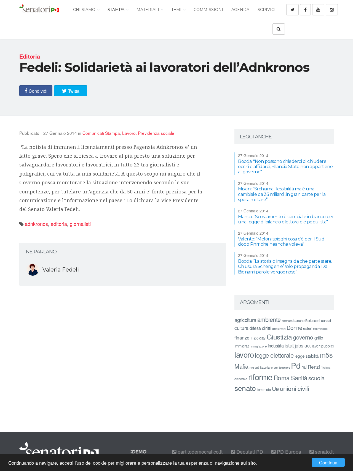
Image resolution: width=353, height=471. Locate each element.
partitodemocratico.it (199, 451)
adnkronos (36, 223)
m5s (326, 355)
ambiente (269, 319)
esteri (307, 328)
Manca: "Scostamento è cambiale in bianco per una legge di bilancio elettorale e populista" (286, 219)
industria (276, 345)
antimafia (287, 320)
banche (298, 320)
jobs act (303, 345)
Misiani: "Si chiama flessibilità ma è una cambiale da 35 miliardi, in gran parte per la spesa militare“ (282, 194)
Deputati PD (249, 451)
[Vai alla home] (39, 9)
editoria (59, 223)
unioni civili (294, 388)
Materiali (148, 9)
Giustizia (279, 336)
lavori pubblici (323, 346)
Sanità (299, 377)
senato (245, 387)
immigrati (241, 346)
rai (304, 366)
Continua (328, 462)
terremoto (264, 389)
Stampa (116, 9)
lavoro (244, 354)
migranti (254, 367)
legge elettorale (274, 355)
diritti (266, 328)
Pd (295, 365)
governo (303, 337)
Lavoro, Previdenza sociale (148, 133)
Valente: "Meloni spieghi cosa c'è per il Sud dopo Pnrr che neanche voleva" (281, 241)
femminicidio (320, 329)
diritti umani (278, 329)
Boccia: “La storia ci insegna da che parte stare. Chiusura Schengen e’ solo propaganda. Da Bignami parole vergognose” (285, 266)
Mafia (241, 366)
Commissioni (208, 9)
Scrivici (267, 9)
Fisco (254, 338)
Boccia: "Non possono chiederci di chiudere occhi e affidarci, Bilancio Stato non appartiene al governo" (285, 166)
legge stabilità (307, 356)
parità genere (282, 367)
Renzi (314, 366)
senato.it (324, 451)
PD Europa (288, 451)
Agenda (240, 9)
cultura (241, 327)
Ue (275, 388)
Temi (177, 9)
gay (262, 338)
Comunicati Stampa (101, 133)
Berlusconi (312, 320)
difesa (255, 328)
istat (289, 345)
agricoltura (245, 319)
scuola (316, 378)
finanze (242, 337)
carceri (326, 320)
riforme (260, 376)
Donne (294, 328)
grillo (318, 337)
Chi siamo (85, 9)
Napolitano (266, 367)
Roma (282, 377)
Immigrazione (258, 346)
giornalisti (80, 223)
